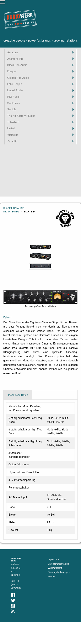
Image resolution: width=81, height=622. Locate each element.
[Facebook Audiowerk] (13, 595)
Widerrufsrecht (55, 567)
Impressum (53, 559)
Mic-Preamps (11, 211)
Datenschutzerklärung (58, 563)
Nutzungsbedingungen (59, 572)
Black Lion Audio (14, 208)
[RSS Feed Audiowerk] (13, 611)
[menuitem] (40, 52)
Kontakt (51, 576)
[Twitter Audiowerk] (13, 600)
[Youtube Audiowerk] (13, 606)
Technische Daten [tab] (18, 395)
